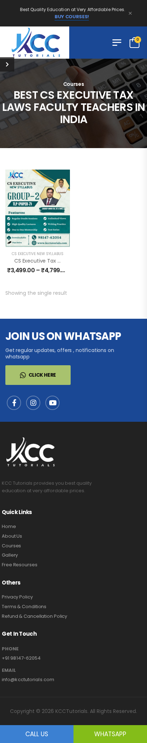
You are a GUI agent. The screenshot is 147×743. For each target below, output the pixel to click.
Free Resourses (19, 564)
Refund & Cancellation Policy (34, 616)
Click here (42, 374)
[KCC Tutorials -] (34, 43)
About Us (12, 536)
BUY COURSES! (72, 17)
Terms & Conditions (24, 606)
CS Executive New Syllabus (38, 253)
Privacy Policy (17, 596)
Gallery (10, 555)
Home (9, 526)
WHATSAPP (110, 734)
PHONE (10, 649)
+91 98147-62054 (21, 658)
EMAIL (9, 670)
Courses (11, 545)
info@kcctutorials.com (28, 679)
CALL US (36, 734)
